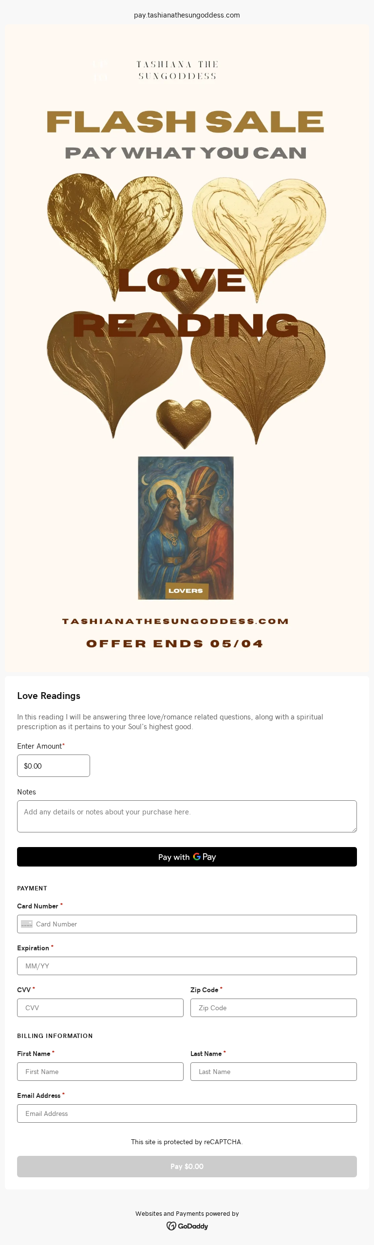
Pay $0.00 (187, 1166)
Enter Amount (41, 746)
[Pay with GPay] (187, 857)
